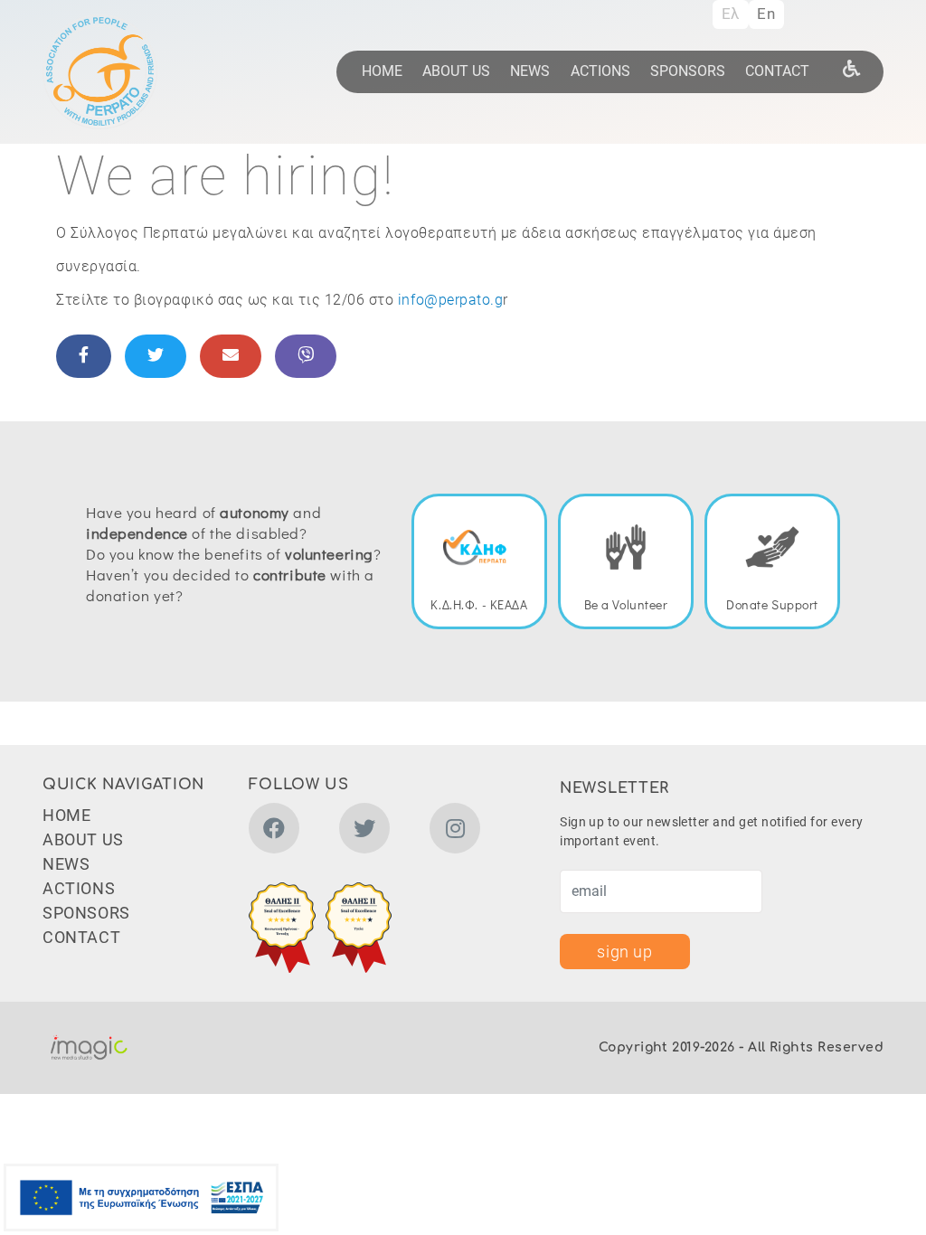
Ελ (731, 14)
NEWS (530, 71)
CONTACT (777, 71)
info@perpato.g (450, 299)
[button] (282, 927)
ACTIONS (600, 71)
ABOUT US (456, 71)
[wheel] (851, 67)
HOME (382, 71)
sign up (624, 951)
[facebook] (274, 831)
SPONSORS (687, 71)
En (766, 14)
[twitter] (364, 831)
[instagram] (455, 831)
